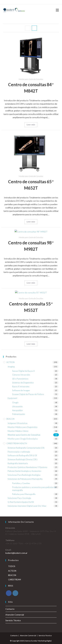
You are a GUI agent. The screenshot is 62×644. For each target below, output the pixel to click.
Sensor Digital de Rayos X (23, 371)
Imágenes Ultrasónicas (17, 423)
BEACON (10, 419)
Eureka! (34, 641)
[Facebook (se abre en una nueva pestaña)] (29, 1)
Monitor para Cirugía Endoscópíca (23, 439)
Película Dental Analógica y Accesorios (24, 471)
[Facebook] (9, 593)
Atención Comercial (14, 614)
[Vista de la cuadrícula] (27, 28)
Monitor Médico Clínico (18, 431)
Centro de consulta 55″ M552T (31, 307)
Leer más (31, 124)
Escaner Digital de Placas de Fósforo (28, 394)
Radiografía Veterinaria (18, 463)
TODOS (11, 566)
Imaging (11, 366)
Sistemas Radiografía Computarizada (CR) (26, 448)
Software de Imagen (21, 390)
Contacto (9, 609)
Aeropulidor (17, 410)
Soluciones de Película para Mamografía (25, 479)
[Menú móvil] (57, 10)
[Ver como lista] (34, 28)
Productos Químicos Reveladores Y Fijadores (27, 467)
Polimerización (18, 414)
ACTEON (10, 362)
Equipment (12, 398)
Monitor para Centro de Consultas (31, 79)
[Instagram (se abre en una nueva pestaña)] (32, 1)
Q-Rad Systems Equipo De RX (21, 502)
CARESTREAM (14, 579)
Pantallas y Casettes (21, 483)
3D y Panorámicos (20, 378)
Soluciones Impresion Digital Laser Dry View (27, 506)
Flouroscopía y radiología (19, 452)
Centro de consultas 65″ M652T (31, 184)
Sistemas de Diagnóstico (23, 382)
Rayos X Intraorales (20, 386)
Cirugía (15, 402)
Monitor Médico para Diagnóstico (22, 427)
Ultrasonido (17, 406)
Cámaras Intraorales (21, 375)
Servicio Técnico (13, 620)
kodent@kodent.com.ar (16, 553)
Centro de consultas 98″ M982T (31, 246)
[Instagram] (15, 593)
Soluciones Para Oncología (19, 498)
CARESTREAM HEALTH (16, 443)
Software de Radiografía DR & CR (22, 455)
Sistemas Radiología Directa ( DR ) (22, 459)
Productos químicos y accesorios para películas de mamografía (34, 489)
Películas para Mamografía (23, 494)
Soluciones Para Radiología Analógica (24, 475)
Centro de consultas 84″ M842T (31, 87)
